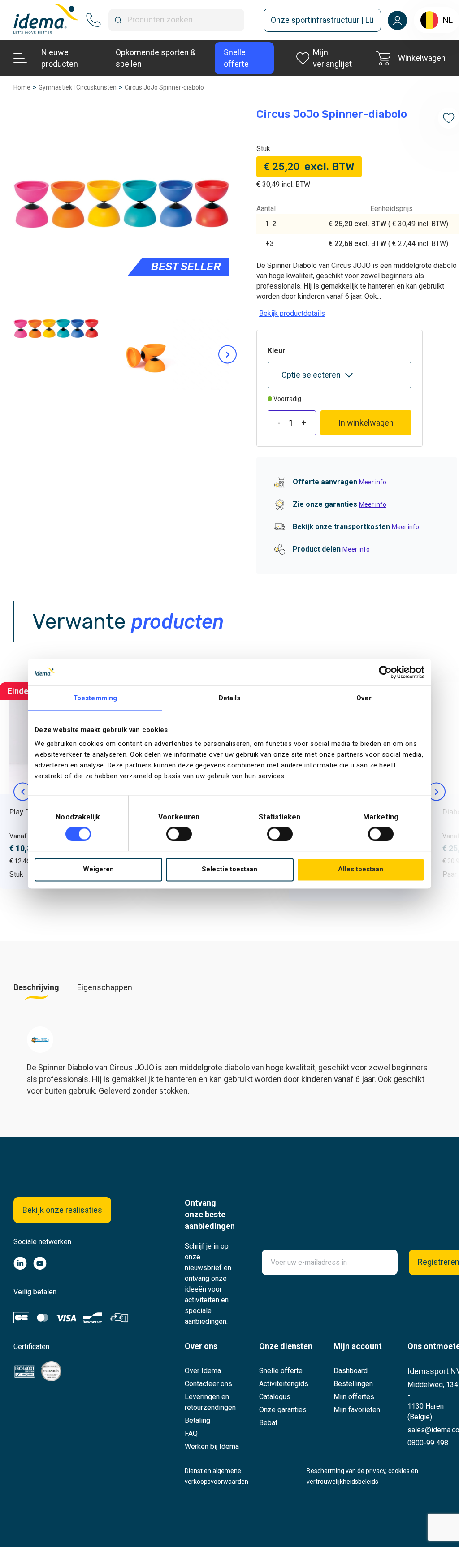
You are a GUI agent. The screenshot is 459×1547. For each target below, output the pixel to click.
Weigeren (98, 870)
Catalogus (274, 1396)
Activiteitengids (283, 1383)
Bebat (268, 1422)
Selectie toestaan (229, 870)
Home (21, 87)
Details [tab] (230, 698)
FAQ (191, 1433)
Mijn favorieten (356, 1409)
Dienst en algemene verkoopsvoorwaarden (216, 1476)
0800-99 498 (427, 1443)
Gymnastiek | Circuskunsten (78, 87)
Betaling (197, 1420)
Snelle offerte (281, 1370)
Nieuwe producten (59, 58)
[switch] (179, 834)
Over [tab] (363, 698)
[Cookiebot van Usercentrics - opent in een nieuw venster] (385, 672)
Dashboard (350, 1370)
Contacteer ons (208, 1383)
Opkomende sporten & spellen (155, 58)
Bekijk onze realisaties (62, 1210)
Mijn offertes (353, 1396)
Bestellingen (353, 1383)
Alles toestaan (360, 870)
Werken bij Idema (212, 1446)
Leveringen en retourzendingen (210, 1402)
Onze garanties (283, 1409)
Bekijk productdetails (292, 313)
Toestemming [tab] (95, 698)
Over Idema (203, 1370)
